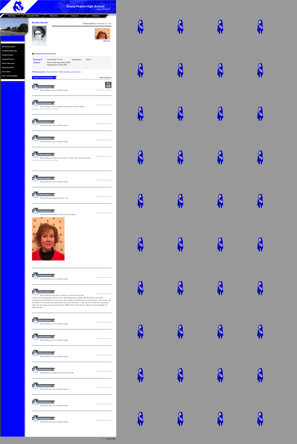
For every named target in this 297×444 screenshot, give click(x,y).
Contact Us (75, 16)
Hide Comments (105, 77)
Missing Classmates (8, 47)
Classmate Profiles (32, 16)
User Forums (6, 72)
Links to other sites (8, 63)
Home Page (12, 16)
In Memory (95, 16)
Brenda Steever (45, 87)
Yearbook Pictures (7, 59)
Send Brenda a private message (45, 54)
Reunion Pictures (7, 55)
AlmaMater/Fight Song (9, 51)
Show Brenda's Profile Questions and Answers (64, 72)
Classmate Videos (8, 67)
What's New (54, 16)
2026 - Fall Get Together (10, 76)
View (66, 198)
